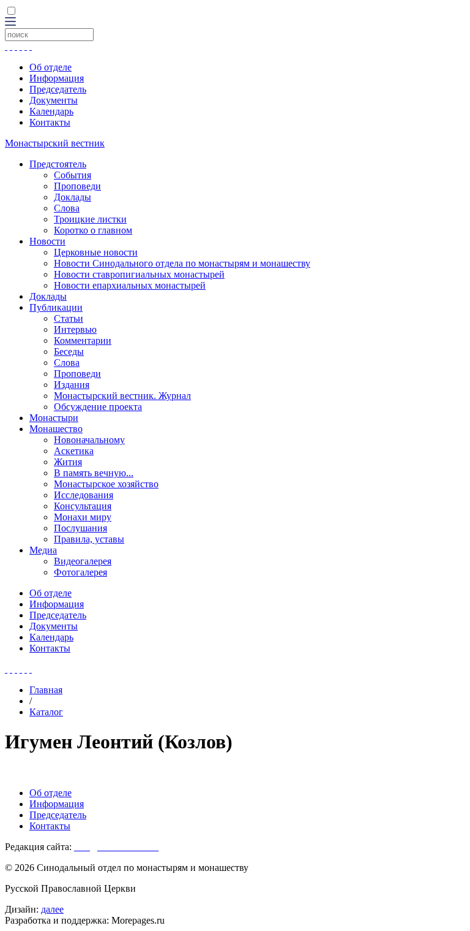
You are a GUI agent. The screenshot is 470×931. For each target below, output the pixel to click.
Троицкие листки (90, 219)
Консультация (82, 506)
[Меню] (10, 22)
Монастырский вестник (55, 143)
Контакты (49, 122)
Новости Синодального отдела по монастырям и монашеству (182, 263)
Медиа (43, 550)
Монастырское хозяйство (106, 484)
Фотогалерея (80, 572)
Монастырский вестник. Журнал (122, 395)
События (72, 175)
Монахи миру (82, 517)
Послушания (80, 528)
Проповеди (77, 186)
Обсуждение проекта (98, 406)
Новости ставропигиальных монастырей (139, 274)
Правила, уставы (89, 539)
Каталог (46, 712)
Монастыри (53, 417)
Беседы (69, 351)
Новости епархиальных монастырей (130, 285)
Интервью (75, 329)
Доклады (72, 197)
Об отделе (50, 67)
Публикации (56, 307)
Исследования (83, 495)
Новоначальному (89, 440)
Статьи (68, 318)
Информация (56, 78)
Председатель (57, 89)
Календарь (51, 111)
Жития (68, 462)
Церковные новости (96, 252)
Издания (71, 384)
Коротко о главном (93, 230)
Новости (47, 241)
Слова (67, 208)
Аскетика (74, 451)
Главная (45, 690)
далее (52, 909)
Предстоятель (57, 164)
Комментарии (82, 340)
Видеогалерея (82, 561)
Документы (53, 100)
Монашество (56, 429)
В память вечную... (93, 473)
